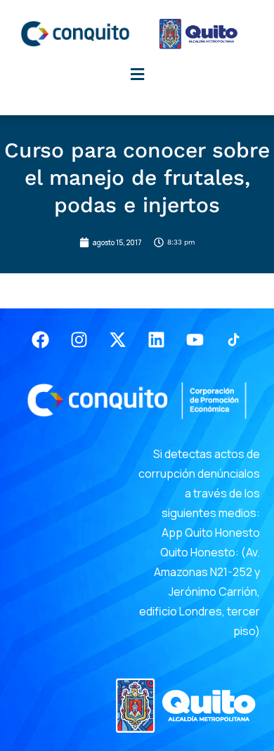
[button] (137, 75)
